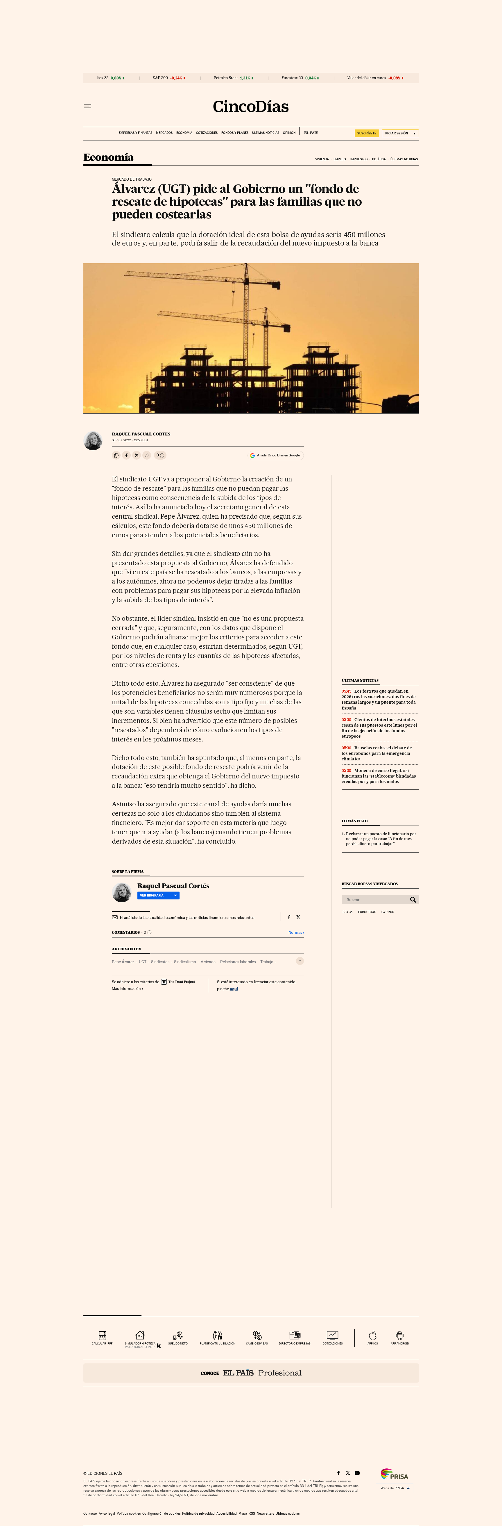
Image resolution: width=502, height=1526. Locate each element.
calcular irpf (102, 1343)
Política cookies (129, 1513)
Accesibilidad (226, 1513)
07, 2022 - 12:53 (130, 440)
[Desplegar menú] (87, 106)
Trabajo (266, 961)
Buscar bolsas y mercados (370, 884)
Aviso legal (107, 1513)
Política (379, 159)
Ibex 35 (102, 78)
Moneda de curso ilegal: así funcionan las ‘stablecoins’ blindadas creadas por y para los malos (379, 776)
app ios (372, 1343)
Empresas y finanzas (135, 133)
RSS (252, 1513)
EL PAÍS (308, 131)
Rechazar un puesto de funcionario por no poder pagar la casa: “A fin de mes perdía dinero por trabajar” (381, 838)
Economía (184, 133)
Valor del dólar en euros (366, 78)
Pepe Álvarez (123, 961)
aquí (234, 988)
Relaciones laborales (238, 961)
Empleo (340, 159)
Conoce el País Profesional (251, 1373)
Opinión (289, 133)
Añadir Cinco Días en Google (278, 455)
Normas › (296, 932)
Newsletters (265, 1513)
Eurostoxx (367, 912)
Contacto (90, 1513)
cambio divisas (257, 1343)
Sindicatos (160, 961)
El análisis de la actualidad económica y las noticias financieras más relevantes (187, 917)
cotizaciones (333, 1343)
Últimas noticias (265, 133)
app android (400, 1343)
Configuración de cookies (161, 1513)
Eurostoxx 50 (292, 78)
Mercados (164, 133)
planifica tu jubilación (217, 1343)
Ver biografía (152, 895)
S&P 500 (160, 78)
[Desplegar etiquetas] (300, 961)
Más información (126, 988)
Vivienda (322, 159)
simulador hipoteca (140, 1343)
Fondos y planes (234, 133)
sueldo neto (178, 1343)
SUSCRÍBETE (366, 133)
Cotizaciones (207, 133)
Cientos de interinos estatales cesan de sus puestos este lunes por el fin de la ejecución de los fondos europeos (379, 728)
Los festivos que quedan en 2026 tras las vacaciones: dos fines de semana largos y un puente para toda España (379, 699)
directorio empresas (295, 1343)
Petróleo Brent (226, 78)
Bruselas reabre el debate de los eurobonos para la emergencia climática (377, 753)
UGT (142, 961)
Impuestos (358, 159)
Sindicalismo (185, 961)
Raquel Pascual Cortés (141, 434)
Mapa (243, 1513)
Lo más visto (355, 821)
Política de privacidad (198, 1513)
